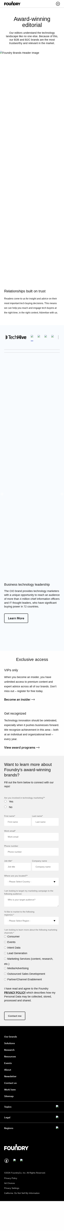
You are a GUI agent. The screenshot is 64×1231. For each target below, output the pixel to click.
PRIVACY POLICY (15, 992)
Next (62, 494)
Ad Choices (9, 1183)
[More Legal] (32, 1117)
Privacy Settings (11, 1188)
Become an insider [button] (19, 699)
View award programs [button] (22, 747)
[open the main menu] (58, 4)
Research (9, 1049)
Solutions (9, 1043)
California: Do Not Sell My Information (22, 1193)
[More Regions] (32, 1127)
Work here (10, 1089)
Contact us (10, 1082)
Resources (10, 1056)
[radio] (31, 802)
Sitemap (9, 1096)
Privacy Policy (10, 1178)
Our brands (10, 1036)
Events (8, 1063)
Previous (1, 494)
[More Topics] (32, 1106)
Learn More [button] (18, 618)
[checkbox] (31, 805)
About (7, 1069)
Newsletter (10, 1076)
